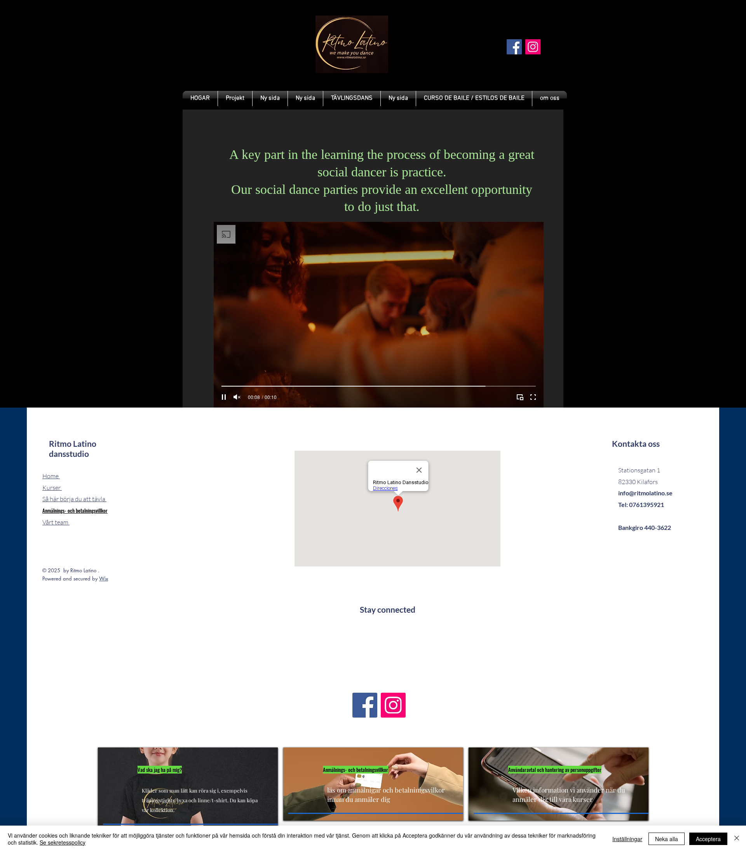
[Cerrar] (736, 839)
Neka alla (666, 839)
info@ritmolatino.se (645, 493)
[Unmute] (237, 397)
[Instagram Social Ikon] (532, 46)
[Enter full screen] (533, 397)
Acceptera (708, 839)
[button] (351, 98)
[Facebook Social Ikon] (514, 46)
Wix (103, 578)
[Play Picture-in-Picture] (520, 397)
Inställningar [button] (627, 839)
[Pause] (224, 397)
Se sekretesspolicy (62, 842)
